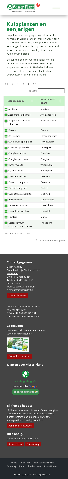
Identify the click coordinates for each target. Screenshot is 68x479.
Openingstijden (15, 466)
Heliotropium (15, 199)
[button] (32, 101)
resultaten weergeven (54, 240)
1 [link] (17, 83)
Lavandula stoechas (18, 211)
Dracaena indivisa (17, 176)
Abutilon (12, 109)
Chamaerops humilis (18, 147)
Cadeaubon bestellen (19, 356)
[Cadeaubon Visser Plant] (18, 350)
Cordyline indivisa (17, 153)
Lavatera (12, 216)
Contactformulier (17, 295)
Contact (25, 462)
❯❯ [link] (34, 83)
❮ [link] (12, 83)
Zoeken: (33, 90)
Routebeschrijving (44, 462)
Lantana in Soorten (18, 205)
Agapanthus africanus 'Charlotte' (19, 122)
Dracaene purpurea (18, 182)
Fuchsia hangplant (17, 188)
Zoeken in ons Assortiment (43, 466)
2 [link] (23, 83)
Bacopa (12, 130)
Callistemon (14, 135)
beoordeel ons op (23, 391)
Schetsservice (15, 444)
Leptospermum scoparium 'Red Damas (20, 224)
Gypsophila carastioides (20, 193)
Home (14, 462)
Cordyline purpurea (18, 159)
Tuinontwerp (33, 444)
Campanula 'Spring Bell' (20, 141)
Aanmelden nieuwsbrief (20, 425)
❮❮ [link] (7, 83)
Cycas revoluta (15, 164)
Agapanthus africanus (19, 114)
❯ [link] (28, 83)
